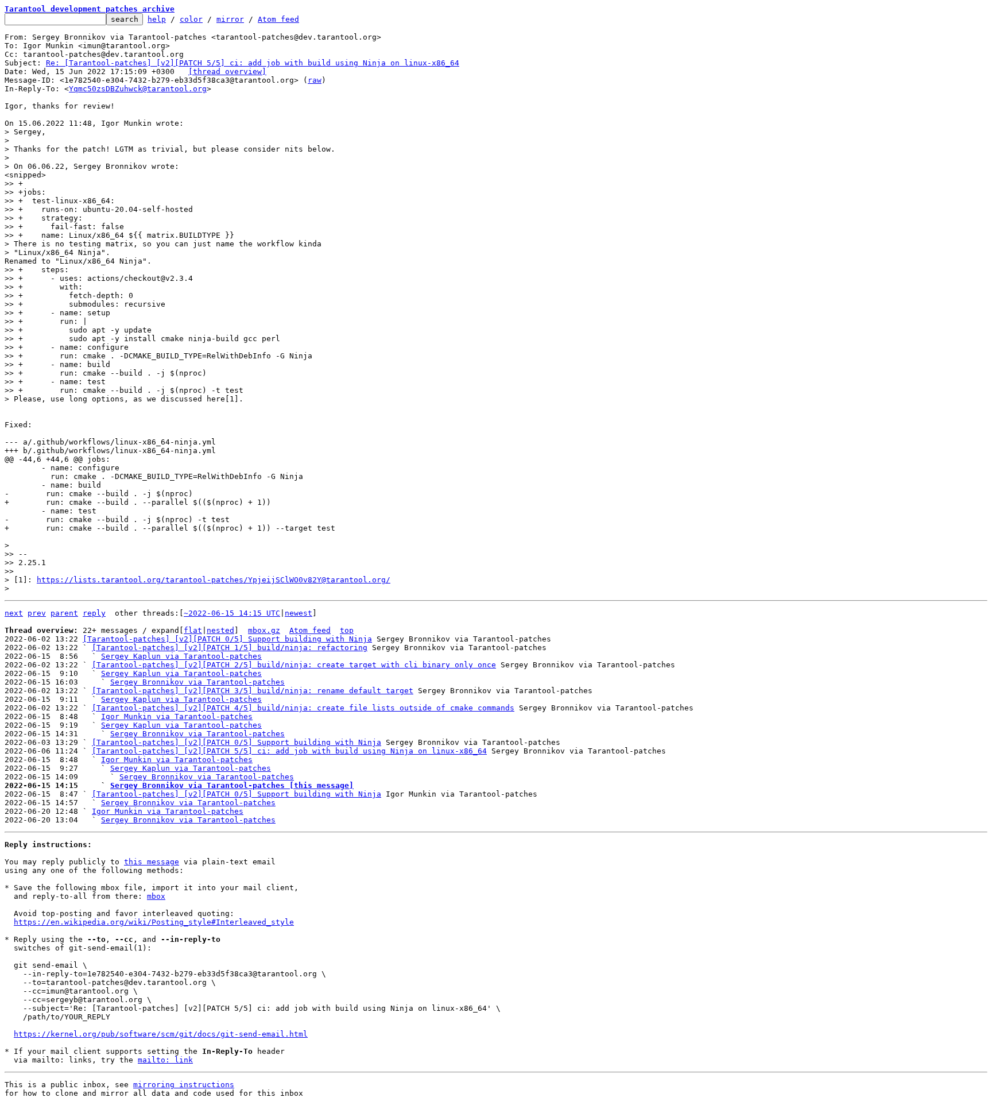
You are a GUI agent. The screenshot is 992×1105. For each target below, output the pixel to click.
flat (193, 630)
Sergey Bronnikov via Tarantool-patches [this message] (232, 785)
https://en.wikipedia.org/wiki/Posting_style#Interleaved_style (154, 922)
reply (94, 613)
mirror (230, 19)
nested (220, 630)
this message (151, 861)
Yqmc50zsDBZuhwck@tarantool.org (138, 88)
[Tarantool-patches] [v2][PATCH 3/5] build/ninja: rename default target (252, 690)
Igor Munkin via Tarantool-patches (177, 716)
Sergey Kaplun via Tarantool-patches (181, 656)
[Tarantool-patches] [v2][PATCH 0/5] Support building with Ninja (227, 639)
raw (314, 80)
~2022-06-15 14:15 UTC (232, 613)
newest (298, 613)
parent (64, 613)
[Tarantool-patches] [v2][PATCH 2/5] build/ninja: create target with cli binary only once (294, 664)
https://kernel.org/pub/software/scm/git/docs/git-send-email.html (161, 1034)
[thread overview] (227, 71)
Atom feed (278, 19)
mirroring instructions (183, 1084)
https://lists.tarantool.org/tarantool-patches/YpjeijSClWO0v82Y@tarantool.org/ (213, 579)
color (191, 19)
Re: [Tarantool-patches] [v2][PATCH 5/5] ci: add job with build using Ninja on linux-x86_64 (252, 63)
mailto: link (165, 1060)
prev (37, 613)
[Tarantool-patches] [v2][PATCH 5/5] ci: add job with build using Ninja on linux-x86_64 (289, 751)
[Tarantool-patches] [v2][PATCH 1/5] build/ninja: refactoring (229, 647)
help (157, 19)
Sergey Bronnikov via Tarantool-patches (197, 682)
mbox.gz (264, 630)
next (14, 613)
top (347, 630)
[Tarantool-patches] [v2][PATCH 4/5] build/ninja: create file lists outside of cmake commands (303, 708)
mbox (156, 896)
